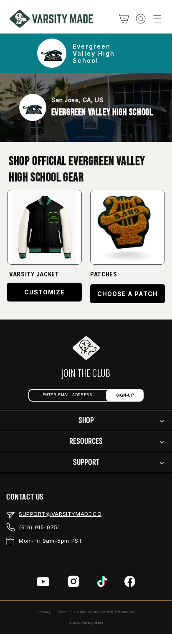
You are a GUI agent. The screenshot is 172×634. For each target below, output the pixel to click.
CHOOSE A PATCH (127, 293)
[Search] (140, 18)
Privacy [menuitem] (44, 612)
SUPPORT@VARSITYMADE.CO (60, 513)
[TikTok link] (102, 583)
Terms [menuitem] (63, 612)
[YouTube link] (43, 583)
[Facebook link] (129, 583)
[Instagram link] (73, 583)
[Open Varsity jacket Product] (44, 227)
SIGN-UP (125, 395)
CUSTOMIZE (44, 292)
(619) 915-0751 (39, 527)
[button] (157, 18)
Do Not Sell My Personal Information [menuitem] (104, 612)
